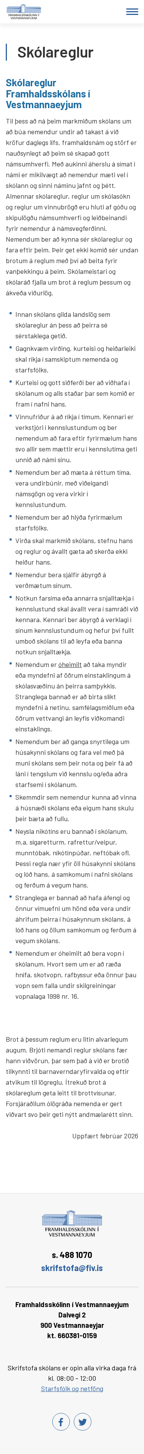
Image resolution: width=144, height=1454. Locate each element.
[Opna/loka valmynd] (132, 11)
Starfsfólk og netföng (72, 1388)
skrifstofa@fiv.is (72, 1268)
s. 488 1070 (72, 1255)
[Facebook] (61, 1422)
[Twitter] (82, 1422)
